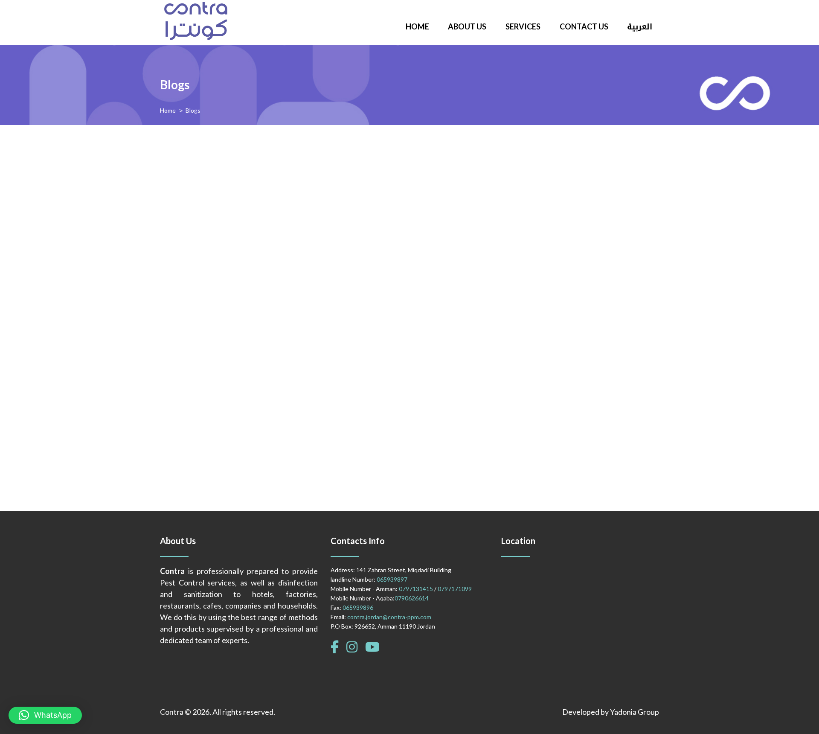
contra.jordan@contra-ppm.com (389, 616)
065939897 (392, 579)
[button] (45, 715)
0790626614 (412, 598)
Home (168, 110)
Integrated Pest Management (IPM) (355, 273)
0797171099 (455, 588)
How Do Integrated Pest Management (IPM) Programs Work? (406, 154)
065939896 (358, 607)
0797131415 (416, 588)
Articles (297, 172)
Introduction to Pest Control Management (369, 392)
